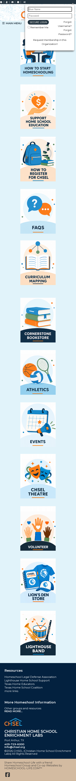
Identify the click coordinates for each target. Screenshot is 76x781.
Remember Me (39, 27)
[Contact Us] (12, 2)
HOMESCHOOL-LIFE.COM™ (23, 768)
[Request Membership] (7, 2)
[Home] (1, 2)
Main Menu (13, 23)
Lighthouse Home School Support (27, 680)
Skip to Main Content (55, 753)
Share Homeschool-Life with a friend (28, 762)
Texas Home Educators (19, 684)
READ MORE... (13, 711)
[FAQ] (18, 2)
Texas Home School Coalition (23, 687)
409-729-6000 (14, 744)
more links (11, 691)
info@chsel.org (14, 747)
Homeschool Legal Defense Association (30, 677)
